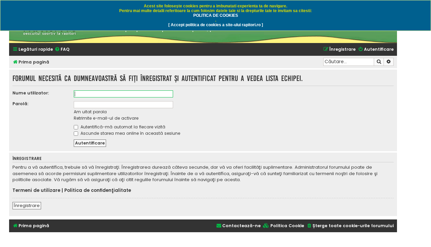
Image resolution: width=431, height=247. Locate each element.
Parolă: (20, 104)
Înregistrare (27, 205)
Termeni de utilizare (36, 191)
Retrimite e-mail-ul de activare (106, 118)
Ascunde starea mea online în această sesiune (129, 133)
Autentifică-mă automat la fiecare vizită (122, 127)
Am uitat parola (90, 111)
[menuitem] (62, 49)
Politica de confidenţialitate (97, 191)
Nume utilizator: (30, 93)
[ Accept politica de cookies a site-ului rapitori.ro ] (215, 25)
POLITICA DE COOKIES (215, 15)
